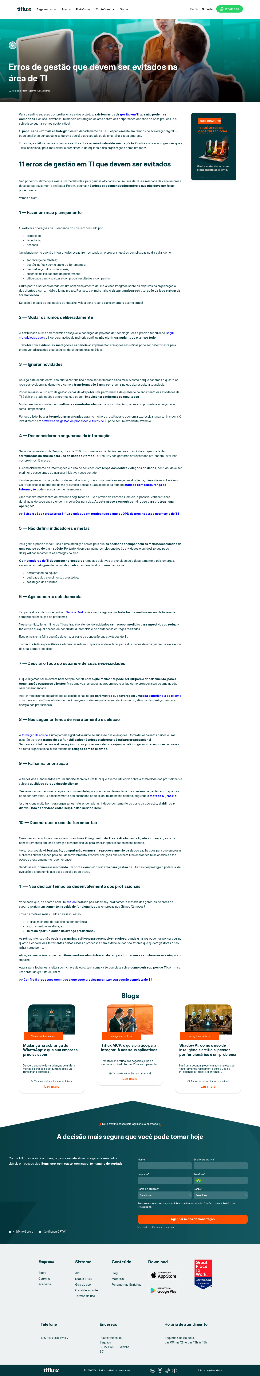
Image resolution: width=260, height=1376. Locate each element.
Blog (115, 1273)
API (77, 1273)
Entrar (194, 9)
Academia (45, 1284)
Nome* (142, 1159)
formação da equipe (35, 735)
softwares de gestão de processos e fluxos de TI (74, 421)
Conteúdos (103, 9)
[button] (21, 1230)
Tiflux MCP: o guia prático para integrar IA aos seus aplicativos (129, 1047)
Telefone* (200, 1174)
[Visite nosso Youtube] (160, 1370)
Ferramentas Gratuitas (126, 1284)
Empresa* (143, 1174)
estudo (71, 902)
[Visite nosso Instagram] (167, 1370)
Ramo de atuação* (148, 1188)
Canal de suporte (86, 1290)
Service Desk (75, 612)
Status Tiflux (83, 1279)
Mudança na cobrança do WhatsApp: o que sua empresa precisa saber (50, 1050)
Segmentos (44, 9)
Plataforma (83, 9)
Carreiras (44, 1278)
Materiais (118, 1279)
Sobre (124, 9)
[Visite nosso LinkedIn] (153, 1370)
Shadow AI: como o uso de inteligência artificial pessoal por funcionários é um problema (207, 1050)
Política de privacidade (210, 1370)
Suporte (207, 9)
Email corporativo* (204, 1159)
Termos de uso (85, 1296)
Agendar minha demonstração (193, 1219)
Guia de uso (83, 1284)
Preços (66, 9)
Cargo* (198, 1188)
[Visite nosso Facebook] (175, 1370)
